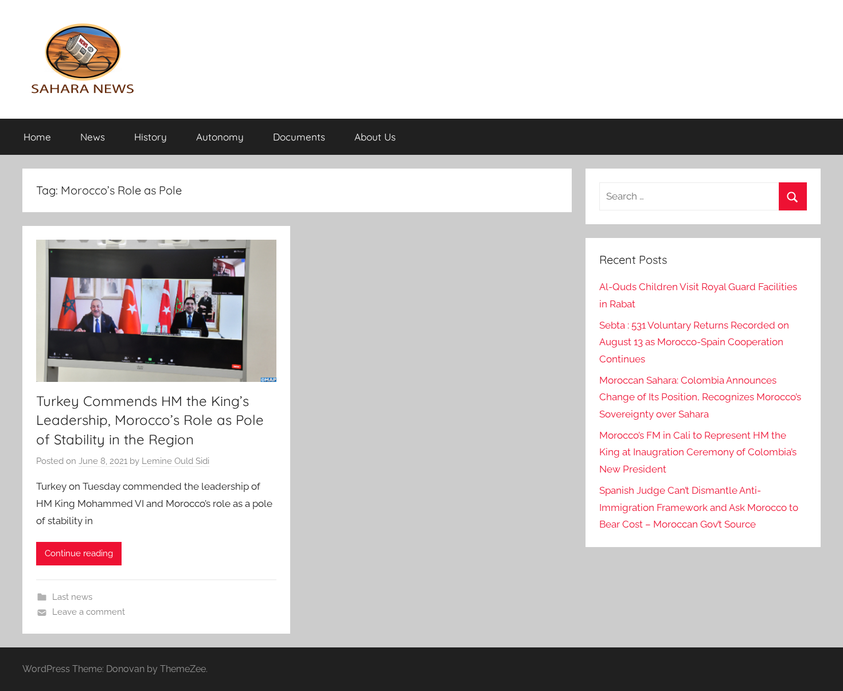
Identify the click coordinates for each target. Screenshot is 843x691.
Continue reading (79, 553)
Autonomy (220, 137)
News (92, 137)
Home (37, 137)
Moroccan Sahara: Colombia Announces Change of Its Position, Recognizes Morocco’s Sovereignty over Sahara (700, 397)
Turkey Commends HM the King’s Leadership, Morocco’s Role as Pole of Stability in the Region (150, 420)
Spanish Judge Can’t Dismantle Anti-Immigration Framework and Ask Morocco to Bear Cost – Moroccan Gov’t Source (698, 507)
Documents (299, 137)
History (150, 137)
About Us (375, 137)
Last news (72, 597)
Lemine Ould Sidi (175, 461)
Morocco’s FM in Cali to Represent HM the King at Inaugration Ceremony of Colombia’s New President (698, 452)
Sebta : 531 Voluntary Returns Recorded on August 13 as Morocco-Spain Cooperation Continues (694, 342)
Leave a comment (88, 612)
